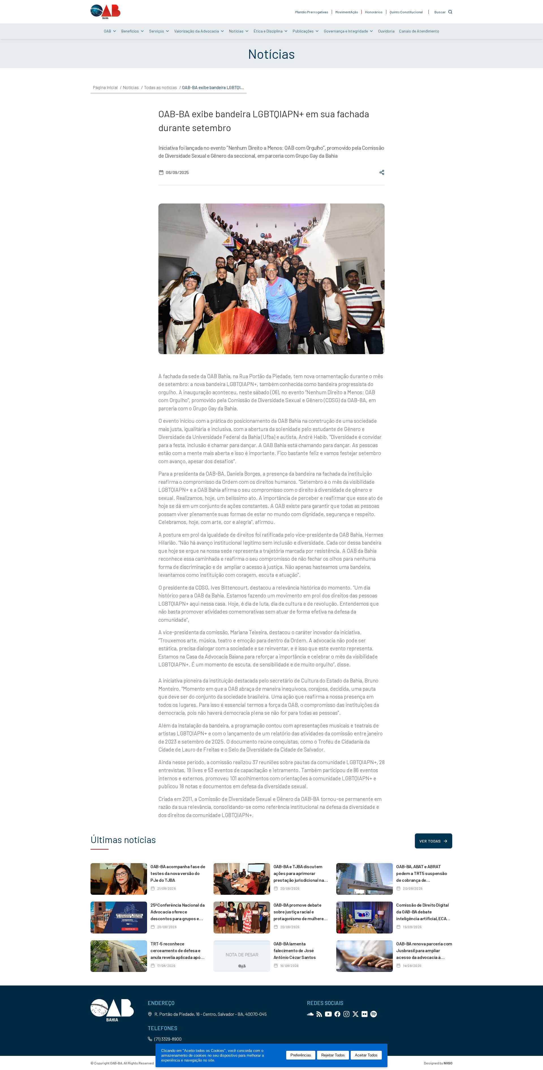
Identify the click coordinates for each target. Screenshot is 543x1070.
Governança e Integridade (346, 31)
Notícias (236, 31)
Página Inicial (105, 87)
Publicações (303, 31)
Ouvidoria (386, 31)
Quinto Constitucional (406, 12)
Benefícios (130, 31)
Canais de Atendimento (419, 31)
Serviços (156, 31)
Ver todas (430, 841)
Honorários (374, 12)
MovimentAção (346, 12)
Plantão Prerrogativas (311, 12)
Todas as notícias (160, 87)
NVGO (448, 1063)
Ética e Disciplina (268, 31)
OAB (107, 31)
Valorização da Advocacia (196, 31)
